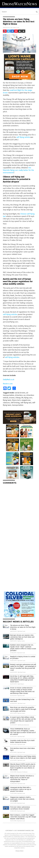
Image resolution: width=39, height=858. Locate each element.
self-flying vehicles (10, 314)
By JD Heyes (21, 684)
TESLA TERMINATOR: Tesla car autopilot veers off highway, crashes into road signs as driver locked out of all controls (23, 731)
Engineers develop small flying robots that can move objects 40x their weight (23, 757)
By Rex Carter (21, 641)
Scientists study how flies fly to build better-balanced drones (22, 741)
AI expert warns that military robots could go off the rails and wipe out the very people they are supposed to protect (23, 720)
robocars (6, 403)
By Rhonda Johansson (23, 725)
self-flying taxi (25, 403)
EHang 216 (19, 398)
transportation (17, 405)
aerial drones (20, 393)
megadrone (25, 400)
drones (12, 398)
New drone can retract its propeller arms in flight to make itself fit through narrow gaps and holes (23, 709)
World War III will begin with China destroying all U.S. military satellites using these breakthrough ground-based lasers (22, 679)
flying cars (28, 398)
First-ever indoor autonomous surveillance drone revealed (20, 808)
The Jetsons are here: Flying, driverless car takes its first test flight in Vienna (22, 627)
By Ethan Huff (21, 695)
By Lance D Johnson (22, 772)
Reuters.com (8, 384)
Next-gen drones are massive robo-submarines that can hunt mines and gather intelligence (22, 637)
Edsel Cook (16, 27)
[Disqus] (19, 511)
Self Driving (15, 403)
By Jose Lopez (21, 713)
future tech (16, 400)
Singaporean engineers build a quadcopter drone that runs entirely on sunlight (22, 799)
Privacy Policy (20, 851)
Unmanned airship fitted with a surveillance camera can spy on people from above (20, 789)
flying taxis (7, 400)
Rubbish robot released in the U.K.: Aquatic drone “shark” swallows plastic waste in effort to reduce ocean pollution (23, 648)
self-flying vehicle (23, 137)
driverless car (20, 395)
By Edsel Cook (21, 631)
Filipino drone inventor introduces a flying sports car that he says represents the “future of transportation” (22, 778)
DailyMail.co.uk (8, 380)
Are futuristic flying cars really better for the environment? (18, 170)
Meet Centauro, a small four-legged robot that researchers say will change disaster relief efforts (23, 817)
